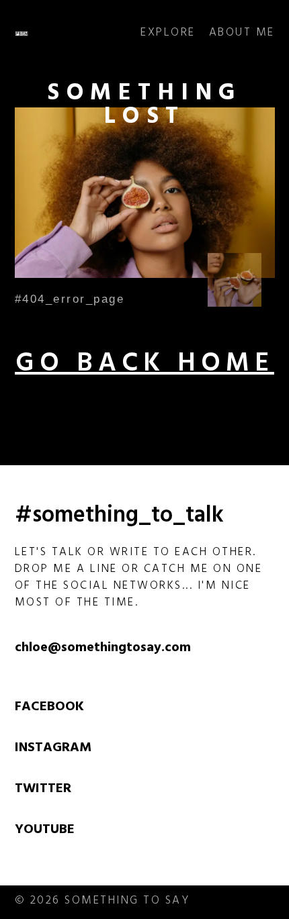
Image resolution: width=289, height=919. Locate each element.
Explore (168, 34)
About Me (242, 34)
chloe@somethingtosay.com (103, 648)
